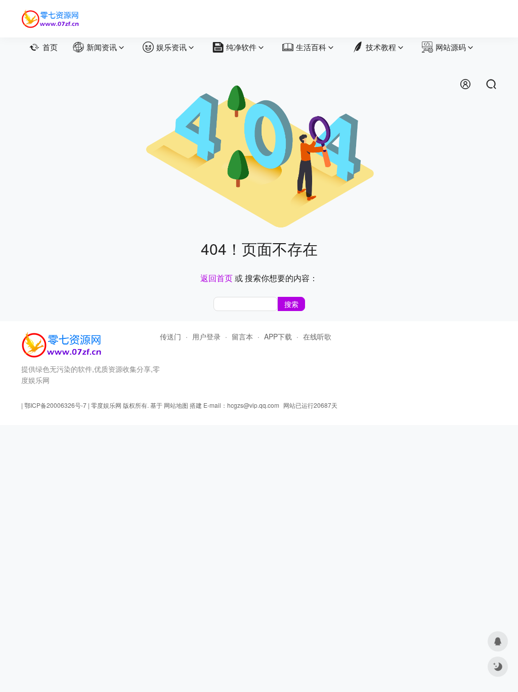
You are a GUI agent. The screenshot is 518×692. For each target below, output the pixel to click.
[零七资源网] (50, 14)
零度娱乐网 (106, 405)
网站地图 (176, 405)
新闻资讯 (102, 47)
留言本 (242, 336)
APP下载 (278, 336)
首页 (50, 47)
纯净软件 (241, 47)
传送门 (170, 336)
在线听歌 (317, 336)
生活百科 (311, 47)
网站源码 (451, 47)
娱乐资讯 (171, 47)
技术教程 (381, 47)
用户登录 (206, 336)
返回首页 (216, 278)
